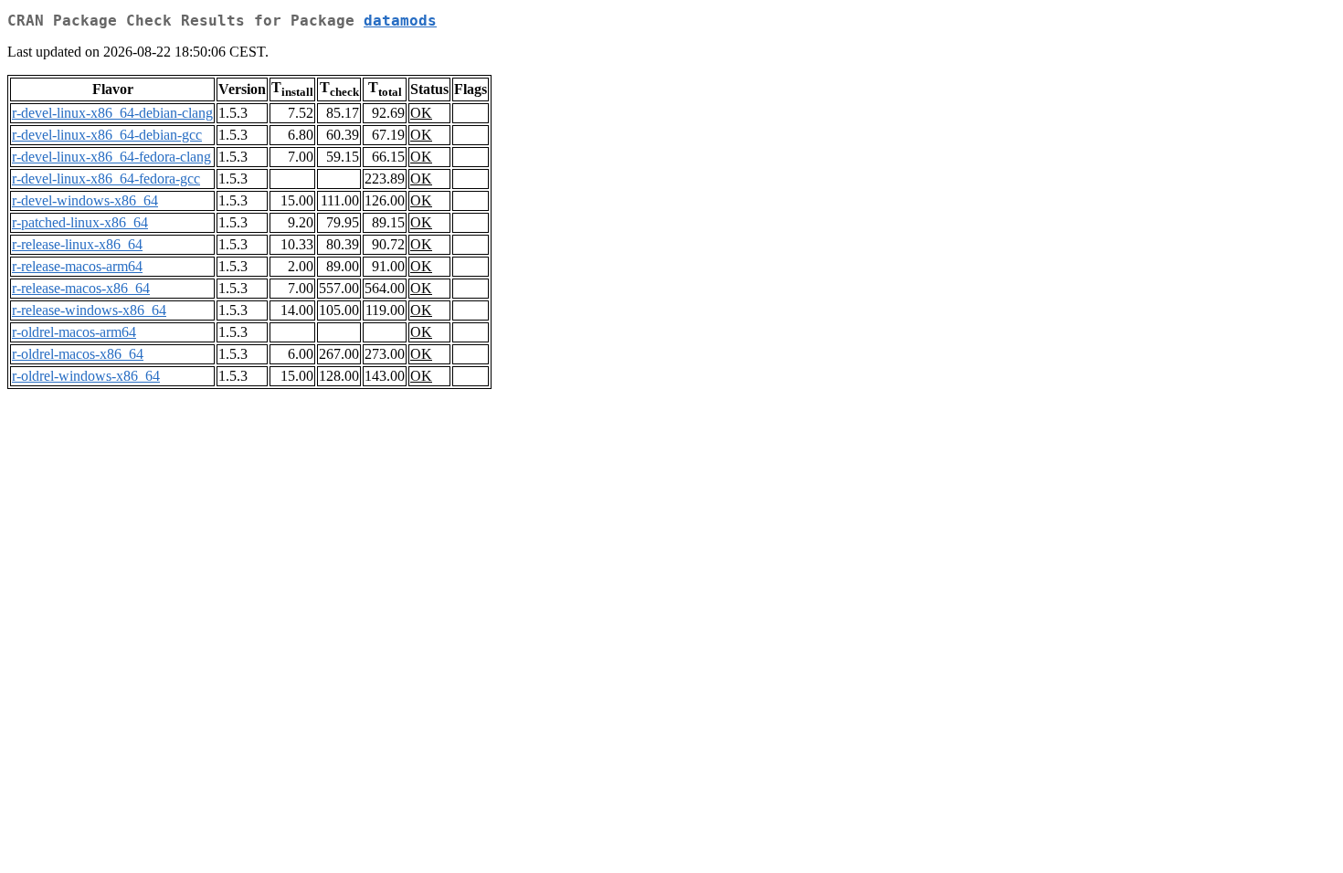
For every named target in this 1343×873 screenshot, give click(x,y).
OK (421, 113)
